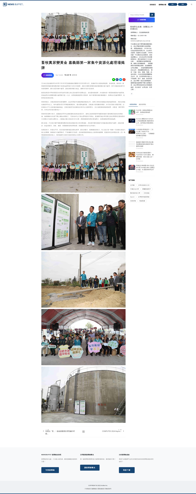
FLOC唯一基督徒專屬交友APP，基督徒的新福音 (144, 111)
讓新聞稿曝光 (89, 467)
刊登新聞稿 (50, 470)
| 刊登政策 (88, 489)
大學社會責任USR (143, 185)
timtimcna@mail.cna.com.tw (140, 41)
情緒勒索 (142, 201)
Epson (132, 197)
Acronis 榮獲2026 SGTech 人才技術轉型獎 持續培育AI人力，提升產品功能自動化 (145, 121)
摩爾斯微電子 (146, 189)
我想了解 (126, 470)
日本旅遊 (146, 193)
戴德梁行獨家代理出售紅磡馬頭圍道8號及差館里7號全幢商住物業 (145, 144)
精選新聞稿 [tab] (133, 104)
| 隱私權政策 (101, 489)
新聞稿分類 (162, 5)
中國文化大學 (134, 189)
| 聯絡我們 (108, 489)
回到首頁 (153, 5)
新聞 (67, 75)
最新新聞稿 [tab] (142, 104)
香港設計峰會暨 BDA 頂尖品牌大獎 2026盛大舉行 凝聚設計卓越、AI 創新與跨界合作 (145, 167)
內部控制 (133, 201)
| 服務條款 (94, 489)
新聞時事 (74, 75)
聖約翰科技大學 (135, 193)
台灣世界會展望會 (143, 197)
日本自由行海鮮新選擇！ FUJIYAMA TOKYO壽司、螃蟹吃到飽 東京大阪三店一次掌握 (145, 156)
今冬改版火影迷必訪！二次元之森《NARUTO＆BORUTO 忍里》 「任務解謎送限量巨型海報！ (145, 132)
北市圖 (132, 185)
